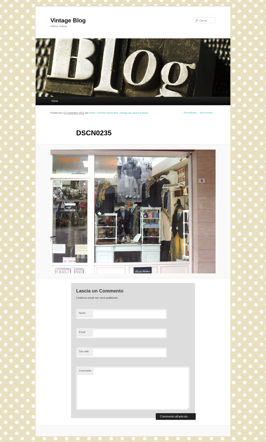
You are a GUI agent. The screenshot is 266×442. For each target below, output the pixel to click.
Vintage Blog (68, 20)
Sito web (84, 351)
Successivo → (208, 112)
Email (82, 332)
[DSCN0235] (133, 211)
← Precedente (189, 112)
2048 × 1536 (96, 113)
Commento (85, 370)
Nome (82, 313)
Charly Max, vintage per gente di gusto (127, 113)
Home (54, 100)
